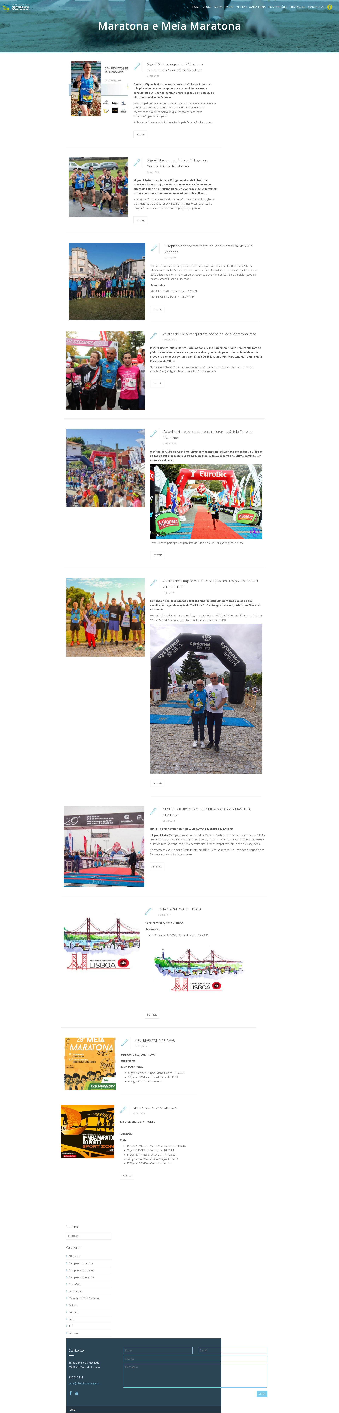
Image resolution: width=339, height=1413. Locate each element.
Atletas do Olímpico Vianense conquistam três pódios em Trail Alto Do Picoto (210, 584)
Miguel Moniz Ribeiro (160, 1073)
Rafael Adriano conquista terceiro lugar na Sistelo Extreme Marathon (207, 434)
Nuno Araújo (159, 1159)
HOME (196, 6)
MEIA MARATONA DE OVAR (154, 1040)
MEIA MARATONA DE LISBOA (179, 909)
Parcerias (74, 1312)
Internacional (76, 1291)
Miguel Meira (158, 1077)
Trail (71, 1326)
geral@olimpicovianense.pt (84, 1383)
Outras (73, 1305)
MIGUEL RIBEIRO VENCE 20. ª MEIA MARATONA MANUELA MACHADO (207, 812)
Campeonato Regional (81, 1277)
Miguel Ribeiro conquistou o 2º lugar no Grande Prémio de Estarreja (177, 163)
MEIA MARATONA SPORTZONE (156, 1107)
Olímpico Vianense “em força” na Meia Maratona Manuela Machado (208, 249)
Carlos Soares (158, 1163)
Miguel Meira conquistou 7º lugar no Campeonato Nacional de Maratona (175, 67)
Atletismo (74, 1256)
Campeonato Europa (81, 1263)
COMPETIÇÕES (278, 6)
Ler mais (140, 134)
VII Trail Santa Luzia (251, 6)
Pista (71, 1319)
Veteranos (75, 1333)
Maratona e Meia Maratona (84, 1298)
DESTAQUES (297, 6)
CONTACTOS (316, 6)
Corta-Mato (75, 1284)
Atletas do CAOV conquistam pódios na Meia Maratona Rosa (209, 334)
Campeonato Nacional (82, 1270)
